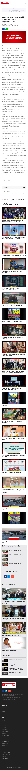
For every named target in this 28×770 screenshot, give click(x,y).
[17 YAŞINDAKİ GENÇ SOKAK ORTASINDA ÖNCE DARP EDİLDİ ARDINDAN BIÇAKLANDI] (14, 611)
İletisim (3, 711)
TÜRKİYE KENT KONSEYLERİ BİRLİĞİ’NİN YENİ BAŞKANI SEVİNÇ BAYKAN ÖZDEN (13, 355)
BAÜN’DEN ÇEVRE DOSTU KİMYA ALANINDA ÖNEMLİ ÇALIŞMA (13, 439)
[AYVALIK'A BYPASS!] (14, 518)
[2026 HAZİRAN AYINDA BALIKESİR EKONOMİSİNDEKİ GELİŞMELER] (14, 448)
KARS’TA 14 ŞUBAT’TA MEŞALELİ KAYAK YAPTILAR (17, 664)
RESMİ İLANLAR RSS (6, 731)
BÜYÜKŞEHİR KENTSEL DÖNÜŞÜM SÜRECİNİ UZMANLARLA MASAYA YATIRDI (11, 389)
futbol (21, 178)
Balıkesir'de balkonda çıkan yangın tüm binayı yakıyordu (13, 338)
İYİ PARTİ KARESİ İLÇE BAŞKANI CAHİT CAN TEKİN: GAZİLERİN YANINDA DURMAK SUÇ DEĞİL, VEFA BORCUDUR (13, 491)
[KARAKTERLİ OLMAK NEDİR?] (14, 643)
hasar (9, 180)
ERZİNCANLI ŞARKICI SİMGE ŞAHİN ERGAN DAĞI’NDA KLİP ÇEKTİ (16, 660)
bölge (4, 180)
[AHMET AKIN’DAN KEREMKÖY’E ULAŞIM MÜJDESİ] (14, 298)
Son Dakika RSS (5, 725)
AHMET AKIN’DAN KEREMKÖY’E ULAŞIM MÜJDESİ (12, 305)
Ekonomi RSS (4, 745)
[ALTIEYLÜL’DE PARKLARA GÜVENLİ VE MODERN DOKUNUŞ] (14, 414)
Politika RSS (4, 747)
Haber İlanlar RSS (5, 758)
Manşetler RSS (5, 722)
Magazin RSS (4, 750)
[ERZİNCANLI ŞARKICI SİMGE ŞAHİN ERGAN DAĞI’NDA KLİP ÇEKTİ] (5, 660)
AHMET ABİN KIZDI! (6, 405)
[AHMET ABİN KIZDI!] (14, 398)
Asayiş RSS (4, 756)
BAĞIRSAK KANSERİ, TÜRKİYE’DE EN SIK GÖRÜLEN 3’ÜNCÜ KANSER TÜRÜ (13, 199)
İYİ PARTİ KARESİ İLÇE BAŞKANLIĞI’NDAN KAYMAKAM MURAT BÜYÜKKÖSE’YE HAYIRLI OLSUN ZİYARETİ (13, 372)
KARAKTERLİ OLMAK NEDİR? (9, 651)
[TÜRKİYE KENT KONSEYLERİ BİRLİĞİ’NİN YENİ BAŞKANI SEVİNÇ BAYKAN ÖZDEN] (14, 347)
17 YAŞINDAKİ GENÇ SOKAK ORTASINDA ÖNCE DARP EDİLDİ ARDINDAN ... (13, 619)
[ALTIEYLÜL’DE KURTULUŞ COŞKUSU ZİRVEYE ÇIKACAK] (14, 248)
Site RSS (3, 720)
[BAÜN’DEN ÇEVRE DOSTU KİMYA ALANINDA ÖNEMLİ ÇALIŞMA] (14, 431)
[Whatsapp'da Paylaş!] (7, 29)
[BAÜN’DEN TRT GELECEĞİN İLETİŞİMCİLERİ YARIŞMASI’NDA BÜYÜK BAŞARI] (14, 281)
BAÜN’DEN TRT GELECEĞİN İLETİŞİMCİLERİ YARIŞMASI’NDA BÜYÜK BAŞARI (11, 289)
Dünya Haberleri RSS (6, 729)
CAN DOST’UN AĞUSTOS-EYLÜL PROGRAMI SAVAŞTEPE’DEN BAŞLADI (11, 473)
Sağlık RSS (4, 749)
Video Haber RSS (5, 735)
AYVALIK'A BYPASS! (6, 525)
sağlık (12, 178)
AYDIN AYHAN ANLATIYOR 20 (15, 554)
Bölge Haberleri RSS (6, 752)
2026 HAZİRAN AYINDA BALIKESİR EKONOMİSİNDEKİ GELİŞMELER (13, 456)
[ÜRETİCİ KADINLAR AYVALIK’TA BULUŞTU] (14, 627)
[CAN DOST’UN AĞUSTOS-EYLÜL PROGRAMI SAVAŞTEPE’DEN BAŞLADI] (14, 465)
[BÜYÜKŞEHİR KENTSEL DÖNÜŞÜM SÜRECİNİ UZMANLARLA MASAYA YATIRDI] (14, 381)
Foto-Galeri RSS (5, 743)
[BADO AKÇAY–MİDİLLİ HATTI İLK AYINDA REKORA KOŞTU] (14, 500)
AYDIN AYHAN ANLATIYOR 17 (15, 559)
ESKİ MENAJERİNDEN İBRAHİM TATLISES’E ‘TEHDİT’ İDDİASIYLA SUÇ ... (17, 669)
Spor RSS (4, 727)
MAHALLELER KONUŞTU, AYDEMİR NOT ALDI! (12, 321)
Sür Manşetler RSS (5, 741)
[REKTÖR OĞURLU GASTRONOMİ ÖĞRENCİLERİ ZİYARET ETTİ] (14, 594)
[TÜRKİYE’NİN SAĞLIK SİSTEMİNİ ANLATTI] (5, 673)
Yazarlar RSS (4, 733)
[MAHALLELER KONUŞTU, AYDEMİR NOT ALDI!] (14, 314)
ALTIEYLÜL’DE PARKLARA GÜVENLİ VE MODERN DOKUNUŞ (12, 422)
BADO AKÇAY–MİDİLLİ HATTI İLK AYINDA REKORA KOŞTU (13, 508)
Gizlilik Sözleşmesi (5, 707)
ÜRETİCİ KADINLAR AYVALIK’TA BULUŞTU (12, 635)
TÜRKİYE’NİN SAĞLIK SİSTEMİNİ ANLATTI (15, 673)
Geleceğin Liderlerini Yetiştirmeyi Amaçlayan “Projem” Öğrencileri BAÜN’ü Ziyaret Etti (12, 221)
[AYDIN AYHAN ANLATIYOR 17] (5, 559)
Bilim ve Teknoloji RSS (6, 754)
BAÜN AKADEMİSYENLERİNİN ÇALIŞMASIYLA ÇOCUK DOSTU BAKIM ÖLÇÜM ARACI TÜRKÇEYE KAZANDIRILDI (13, 239)
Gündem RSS (4, 724)
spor (17, 178)
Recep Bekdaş (18, 767)
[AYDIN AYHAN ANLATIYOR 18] (5, 551)
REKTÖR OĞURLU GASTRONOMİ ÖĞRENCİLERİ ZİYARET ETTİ (13, 602)
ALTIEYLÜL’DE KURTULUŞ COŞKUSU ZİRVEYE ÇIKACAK (14, 255)
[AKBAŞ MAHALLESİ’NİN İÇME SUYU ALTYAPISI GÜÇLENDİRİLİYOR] (14, 264)
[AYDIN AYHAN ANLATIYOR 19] (5, 564)
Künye (3, 709)
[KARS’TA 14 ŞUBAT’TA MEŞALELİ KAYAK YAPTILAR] (5, 664)
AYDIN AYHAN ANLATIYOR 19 (15, 563)
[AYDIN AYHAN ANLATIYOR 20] (5, 555)
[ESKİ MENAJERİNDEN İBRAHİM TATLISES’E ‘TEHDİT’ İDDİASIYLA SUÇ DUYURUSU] (5, 669)
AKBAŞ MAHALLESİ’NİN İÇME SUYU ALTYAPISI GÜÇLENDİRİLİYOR (12, 272)
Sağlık (17, 8)
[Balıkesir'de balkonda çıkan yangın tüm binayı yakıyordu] (14, 330)
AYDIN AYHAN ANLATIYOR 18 (15, 550)
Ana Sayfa (12, 8)
